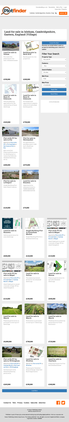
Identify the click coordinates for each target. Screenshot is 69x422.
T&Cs (14, 403)
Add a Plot (59, 7)
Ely (5, 148)
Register (64, 9)
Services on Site (9, 146)
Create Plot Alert (54, 43)
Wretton (28, 365)
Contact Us (7, 403)
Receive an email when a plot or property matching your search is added (53, 47)
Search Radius (47, 70)
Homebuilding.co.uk (41, 7)
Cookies (26, 403)
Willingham (14, 367)
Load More (35, 390)
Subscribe (58, 9)
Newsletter (52, 7)
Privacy (19, 403)
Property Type (47, 57)
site (62, 414)
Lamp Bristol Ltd (36, 411)
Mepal (56, 238)
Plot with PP (59, 235)
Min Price (45, 76)
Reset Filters (54, 94)
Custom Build (8, 365)
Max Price (45, 82)
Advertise (42, 403)
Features (45, 63)
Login (65, 7)
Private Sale (11, 144)
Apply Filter (54, 89)
